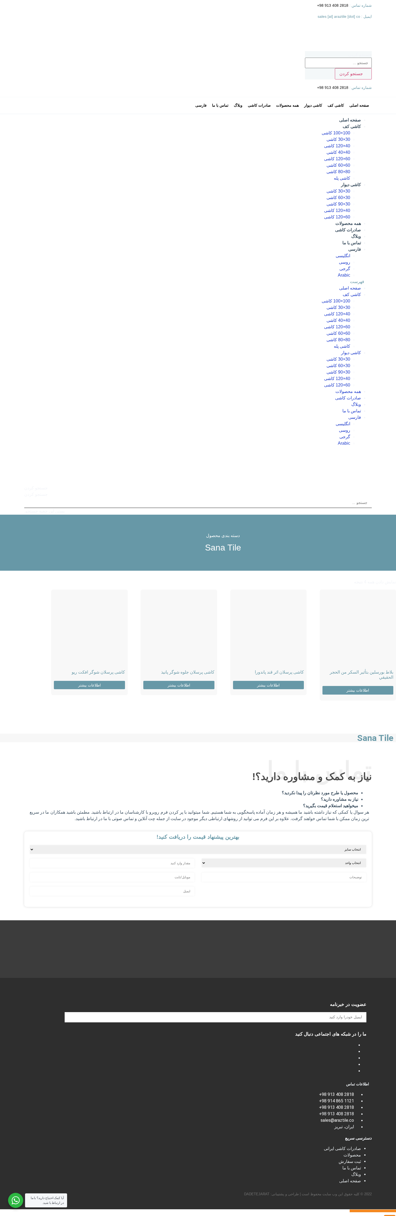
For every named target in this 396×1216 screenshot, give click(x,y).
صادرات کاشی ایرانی (342, 1148)
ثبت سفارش (350, 1161)
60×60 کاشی (338, 165)
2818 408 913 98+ (333, 5)
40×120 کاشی (337, 146)
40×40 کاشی (338, 152)
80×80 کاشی (338, 171)
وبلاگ (356, 236)
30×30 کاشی (338, 139)
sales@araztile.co (337, 1120)
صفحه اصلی (350, 120)
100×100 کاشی (336, 133)
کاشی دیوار (351, 184)
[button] (198, 281)
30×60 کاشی (338, 197)
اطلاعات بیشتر (357, 690)
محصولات (352, 1155)
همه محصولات (348, 223)
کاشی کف (352, 126)
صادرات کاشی (348, 230)
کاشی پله (342, 178)
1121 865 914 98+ (336, 1100)
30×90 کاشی (338, 204)
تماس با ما (351, 243)
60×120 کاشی (337, 158)
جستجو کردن (360, 55)
